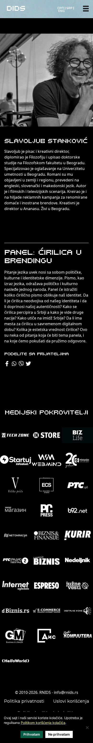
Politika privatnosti (24, 701)
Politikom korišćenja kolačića (43, 723)
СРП (60, 8)
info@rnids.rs (66, 692)
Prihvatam (31, 734)
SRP (69, 8)
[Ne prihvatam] (87, 727)
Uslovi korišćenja (71, 701)
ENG (61, 11)
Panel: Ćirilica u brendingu (43, 257)
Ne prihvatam (59, 734)
